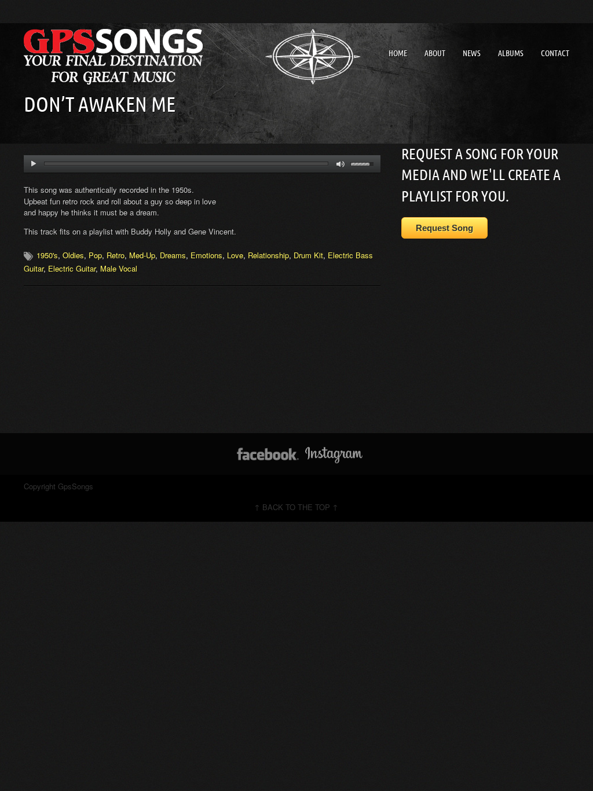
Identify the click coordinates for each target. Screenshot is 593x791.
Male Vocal (118, 268)
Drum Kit (308, 255)
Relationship (268, 255)
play (33, 164)
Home (398, 53)
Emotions (206, 255)
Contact (555, 53)
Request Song (444, 228)
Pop (95, 255)
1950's (47, 255)
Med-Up (142, 255)
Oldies (73, 255)
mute (341, 164)
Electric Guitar (72, 268)
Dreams (173, 255)
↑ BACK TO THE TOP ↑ (296, 506)
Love (235, 255)
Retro (116, 255)
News (472, 53)
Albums (511, 53)
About (434, 53)
